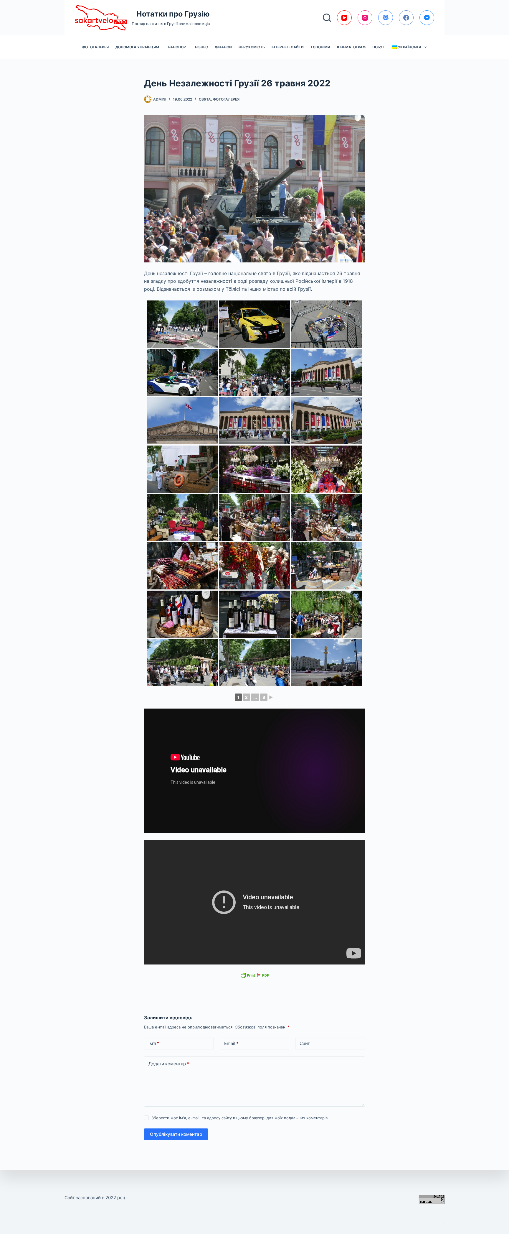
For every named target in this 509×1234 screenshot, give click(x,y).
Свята (205, 99)
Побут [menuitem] (378, 47)
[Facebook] (406, 17)
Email (231, 1043)
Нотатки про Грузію (173, 13)
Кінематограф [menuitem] (351, 47)
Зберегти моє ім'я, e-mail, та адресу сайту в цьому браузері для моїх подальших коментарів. (240, 1117)
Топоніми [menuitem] (320, 47)
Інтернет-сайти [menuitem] (288, 47)
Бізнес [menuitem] (201, 47)
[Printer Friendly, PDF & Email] (254, 975)
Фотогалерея (226, 99)
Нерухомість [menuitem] (252, 47)
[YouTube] (344, 17)
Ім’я (153, 1043)
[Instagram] (365, 17)
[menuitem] (409, 47)
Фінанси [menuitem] (223, 47)
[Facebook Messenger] (426, 17)
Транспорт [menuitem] (177, 47)
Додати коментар (168, 1064)
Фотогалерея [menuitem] (95, 47)
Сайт (305, 1043)
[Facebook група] (385, 17)
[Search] (327, 18)
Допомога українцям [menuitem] (137, 47)
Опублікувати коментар (176, 1134)
